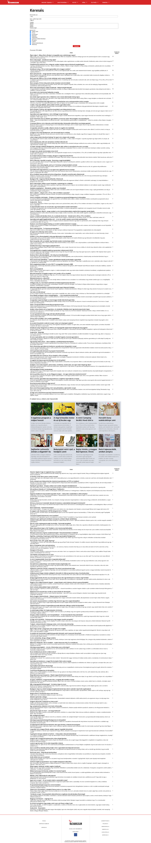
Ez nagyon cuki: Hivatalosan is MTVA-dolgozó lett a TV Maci (48, 511)
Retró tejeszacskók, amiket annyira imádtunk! (107, 451)
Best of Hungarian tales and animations (42, 545)
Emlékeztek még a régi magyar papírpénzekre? (45, 245)
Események (35, 34)
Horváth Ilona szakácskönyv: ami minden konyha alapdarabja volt (50, 564)
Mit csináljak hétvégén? (37, 715)
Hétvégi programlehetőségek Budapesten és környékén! (48, 720)
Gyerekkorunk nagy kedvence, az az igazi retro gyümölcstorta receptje (52, 169)
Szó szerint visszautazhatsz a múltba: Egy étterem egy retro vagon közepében (55, 601)
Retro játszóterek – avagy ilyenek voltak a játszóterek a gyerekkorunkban (53, 73)
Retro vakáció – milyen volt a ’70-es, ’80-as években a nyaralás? (50, 193)
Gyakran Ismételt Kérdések (38, 38)
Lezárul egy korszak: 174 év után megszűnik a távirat (46, 743)
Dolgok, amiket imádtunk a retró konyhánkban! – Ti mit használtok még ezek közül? (56, 615)
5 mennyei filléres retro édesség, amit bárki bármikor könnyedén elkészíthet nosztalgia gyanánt (60, 123)
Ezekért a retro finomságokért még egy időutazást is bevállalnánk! (51, 236)
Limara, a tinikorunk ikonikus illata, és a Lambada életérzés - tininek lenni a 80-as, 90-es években (60, 216)
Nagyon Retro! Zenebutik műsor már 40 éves (44, 693)
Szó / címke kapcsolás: (36, 19)
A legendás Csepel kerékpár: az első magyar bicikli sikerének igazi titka (52, 300)
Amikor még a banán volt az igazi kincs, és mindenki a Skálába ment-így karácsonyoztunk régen (60, 309)
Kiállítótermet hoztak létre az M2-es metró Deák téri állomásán (50, 591)
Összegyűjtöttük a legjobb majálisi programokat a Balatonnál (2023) (51, 250)
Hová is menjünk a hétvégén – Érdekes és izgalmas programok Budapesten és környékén (58, 197)
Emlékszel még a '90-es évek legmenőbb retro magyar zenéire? (50, 69)
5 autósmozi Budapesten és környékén (42, 670)
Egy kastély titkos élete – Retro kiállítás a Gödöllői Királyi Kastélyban (52, 341)
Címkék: (32, 22)
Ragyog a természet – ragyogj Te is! (41, 799)
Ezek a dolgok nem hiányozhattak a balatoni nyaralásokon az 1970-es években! (54, 481)
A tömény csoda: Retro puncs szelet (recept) (44, 476)
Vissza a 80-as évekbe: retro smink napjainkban (44, 318)
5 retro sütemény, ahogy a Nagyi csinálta (43, 638)
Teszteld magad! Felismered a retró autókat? (44, 515)
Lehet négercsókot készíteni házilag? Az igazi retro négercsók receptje (52, 137)
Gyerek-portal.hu (105, 832)
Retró (74, 2)
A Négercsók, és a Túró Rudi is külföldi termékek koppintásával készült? (52, 283)
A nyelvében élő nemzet (38, 656)
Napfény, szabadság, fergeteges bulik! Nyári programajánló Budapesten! (52, 536)
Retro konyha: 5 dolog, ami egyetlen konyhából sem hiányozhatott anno (52, 109)
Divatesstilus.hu (105, 829)
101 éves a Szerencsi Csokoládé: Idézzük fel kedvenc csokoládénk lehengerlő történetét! (57, 503)
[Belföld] (74, 26)
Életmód (93, 2)
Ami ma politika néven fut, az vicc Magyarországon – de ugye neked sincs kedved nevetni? (58, 374)
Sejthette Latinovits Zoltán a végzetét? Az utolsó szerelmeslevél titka (52, 568)
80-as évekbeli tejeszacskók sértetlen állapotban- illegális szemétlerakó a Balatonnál (57, 174)
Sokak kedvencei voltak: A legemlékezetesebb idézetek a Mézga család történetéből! (57, 605)
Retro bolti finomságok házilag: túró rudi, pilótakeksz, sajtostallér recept (53, 388)
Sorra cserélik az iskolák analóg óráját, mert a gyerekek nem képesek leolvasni (54, 748)
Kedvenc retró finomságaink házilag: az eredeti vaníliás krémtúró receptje (53, 224)
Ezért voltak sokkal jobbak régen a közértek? (44, 587)
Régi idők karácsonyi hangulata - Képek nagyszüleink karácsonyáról (51, 675)
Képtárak (34, 36)
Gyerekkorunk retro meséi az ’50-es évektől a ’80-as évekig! (49, 355)
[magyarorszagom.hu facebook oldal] (75, 834)
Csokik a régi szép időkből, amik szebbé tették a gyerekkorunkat (50, 105)
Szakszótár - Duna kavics (37, 808)
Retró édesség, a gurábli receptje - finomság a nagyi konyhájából (50, 160)
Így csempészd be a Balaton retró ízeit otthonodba (46, 706)
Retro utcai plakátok (36, 269)
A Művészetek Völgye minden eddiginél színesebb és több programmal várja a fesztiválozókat (59, 573)
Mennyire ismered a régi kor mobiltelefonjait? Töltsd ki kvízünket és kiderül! (54, 533)
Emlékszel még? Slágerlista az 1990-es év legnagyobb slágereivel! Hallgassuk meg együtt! (59, 328)
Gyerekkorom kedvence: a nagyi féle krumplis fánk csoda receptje (50, 661)
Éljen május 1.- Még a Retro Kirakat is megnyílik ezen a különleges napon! (53, 55)
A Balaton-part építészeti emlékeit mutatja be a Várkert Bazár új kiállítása (53, 519)
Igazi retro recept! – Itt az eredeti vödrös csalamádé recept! (49, 780)
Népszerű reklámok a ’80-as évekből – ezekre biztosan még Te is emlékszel (54, 642)
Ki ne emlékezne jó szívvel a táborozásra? (43, 652)
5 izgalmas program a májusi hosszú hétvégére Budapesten (41, 420)
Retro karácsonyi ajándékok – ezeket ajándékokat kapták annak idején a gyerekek (55, 259)
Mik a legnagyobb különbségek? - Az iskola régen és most (48, 684)
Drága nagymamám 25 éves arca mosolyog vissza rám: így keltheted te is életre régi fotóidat (59, 578)
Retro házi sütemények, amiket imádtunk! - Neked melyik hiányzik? (51, 87)
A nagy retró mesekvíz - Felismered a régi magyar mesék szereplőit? (51, 619)
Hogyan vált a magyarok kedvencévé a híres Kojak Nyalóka (48, 738)
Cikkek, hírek (35, 31)
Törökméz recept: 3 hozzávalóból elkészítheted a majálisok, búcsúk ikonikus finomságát (57, 794)
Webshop (34, 44)
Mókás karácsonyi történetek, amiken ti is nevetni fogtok (48, 771)
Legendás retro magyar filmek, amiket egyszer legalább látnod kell (51, 729)
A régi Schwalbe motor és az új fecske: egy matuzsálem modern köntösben (53, 206)
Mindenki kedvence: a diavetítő (39, 278)
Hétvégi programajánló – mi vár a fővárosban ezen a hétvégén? (50, 647)
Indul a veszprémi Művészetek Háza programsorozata (47, 304)
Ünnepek (105, 2)
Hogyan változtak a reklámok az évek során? (44, 701)
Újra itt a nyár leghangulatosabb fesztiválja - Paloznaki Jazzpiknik (50, 523)
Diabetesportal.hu (105, 826)
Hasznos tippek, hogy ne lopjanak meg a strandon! (45, 472)
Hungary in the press (36, 550)
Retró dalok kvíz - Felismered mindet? (42, 507)
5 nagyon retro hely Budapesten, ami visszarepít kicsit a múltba (50, 132)
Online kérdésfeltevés (37, 43)
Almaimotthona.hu (105, 820)
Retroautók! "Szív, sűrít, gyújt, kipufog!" (42, 540)
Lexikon (34, 41)
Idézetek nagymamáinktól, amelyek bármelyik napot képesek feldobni (52, 287)
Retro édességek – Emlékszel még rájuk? (43, 60)
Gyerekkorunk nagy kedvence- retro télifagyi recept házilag (49, 114)
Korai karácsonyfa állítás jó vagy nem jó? (42, 383)
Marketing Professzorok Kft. (80, 841)
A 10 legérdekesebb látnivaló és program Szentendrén (47, 351)
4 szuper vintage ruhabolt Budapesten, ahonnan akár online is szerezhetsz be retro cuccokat (59, 146)
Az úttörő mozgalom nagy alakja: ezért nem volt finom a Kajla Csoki (51, 803)
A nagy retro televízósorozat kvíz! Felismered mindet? (47, 392)
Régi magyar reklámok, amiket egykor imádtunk (45, 766)
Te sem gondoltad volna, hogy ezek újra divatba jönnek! (47, 314)
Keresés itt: (32, 30)
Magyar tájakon (47, 2)
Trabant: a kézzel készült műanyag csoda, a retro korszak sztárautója (51, 624)
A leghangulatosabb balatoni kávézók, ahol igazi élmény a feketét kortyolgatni (55, 724)
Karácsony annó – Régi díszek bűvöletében (43, 752)
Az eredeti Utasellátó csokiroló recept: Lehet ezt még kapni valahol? (51, 323)
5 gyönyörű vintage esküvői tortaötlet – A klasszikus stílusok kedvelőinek (53, 734)
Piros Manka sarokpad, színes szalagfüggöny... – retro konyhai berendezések (54, 295)
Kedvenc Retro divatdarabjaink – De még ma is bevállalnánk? (49, 255)
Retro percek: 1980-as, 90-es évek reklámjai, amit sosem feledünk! (51, 78)
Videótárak (34, 37)
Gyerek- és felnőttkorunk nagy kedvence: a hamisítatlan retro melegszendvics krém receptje (59, 101)
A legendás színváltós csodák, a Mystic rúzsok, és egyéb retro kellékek (52, 128)
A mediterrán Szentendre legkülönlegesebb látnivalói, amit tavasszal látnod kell (55, 633)
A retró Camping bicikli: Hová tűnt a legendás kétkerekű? (85, 420)
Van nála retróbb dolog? (37, 292)
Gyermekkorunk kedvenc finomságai (41, 666)
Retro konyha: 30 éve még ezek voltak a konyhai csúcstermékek (50, 83)
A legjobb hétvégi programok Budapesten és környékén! (47, 360)
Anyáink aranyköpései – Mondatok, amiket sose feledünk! (48, 188)
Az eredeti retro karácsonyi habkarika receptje (44, 92)
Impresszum (44, 827)
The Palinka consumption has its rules (42, 554)
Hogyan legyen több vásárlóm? (75, 828)
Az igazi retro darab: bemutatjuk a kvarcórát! (44, 151)
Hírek (83, 2)
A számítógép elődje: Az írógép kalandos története (46, 610)
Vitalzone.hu (105, 823)
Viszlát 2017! (34, 498)
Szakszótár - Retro (36, 202)
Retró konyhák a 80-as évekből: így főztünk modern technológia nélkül (52, 241)
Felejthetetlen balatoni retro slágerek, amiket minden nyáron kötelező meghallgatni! (57, 64)
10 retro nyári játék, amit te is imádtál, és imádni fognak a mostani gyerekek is (54, 337)
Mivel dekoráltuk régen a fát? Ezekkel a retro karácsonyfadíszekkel (51, 528)
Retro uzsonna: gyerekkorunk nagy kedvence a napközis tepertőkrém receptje (54, 378)
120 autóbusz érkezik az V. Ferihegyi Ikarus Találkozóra (47, 489)
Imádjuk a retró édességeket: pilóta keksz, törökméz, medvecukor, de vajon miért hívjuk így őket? (60, 365)
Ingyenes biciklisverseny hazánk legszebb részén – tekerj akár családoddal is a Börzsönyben (58, 494)
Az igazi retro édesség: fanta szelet (41, 232)
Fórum (33, 33)
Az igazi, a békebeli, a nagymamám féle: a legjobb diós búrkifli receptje (52, 679)
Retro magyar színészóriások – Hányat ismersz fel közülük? (48, 596)
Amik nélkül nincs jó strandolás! (40, 757)
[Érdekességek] (74, 28)
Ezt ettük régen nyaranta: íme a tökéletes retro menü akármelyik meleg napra (55, 97)
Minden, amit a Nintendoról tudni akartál (43, 775)
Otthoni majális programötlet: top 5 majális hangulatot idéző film (50, 761)
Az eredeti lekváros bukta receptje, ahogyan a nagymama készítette (51, 156)
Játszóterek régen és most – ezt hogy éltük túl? (45, 711)
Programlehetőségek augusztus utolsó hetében (45, 785)
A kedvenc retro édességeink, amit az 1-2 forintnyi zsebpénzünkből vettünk (53, 165)
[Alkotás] (74, 24)
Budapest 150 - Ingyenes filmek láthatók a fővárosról (46, 179)
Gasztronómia (62, 2)
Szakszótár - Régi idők (37, 332)
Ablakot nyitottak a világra (38, 697)
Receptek (34, 40)
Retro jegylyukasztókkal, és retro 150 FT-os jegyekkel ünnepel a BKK (51, 264)
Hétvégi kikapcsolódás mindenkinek (41, 369)
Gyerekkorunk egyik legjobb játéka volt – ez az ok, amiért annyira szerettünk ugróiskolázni (58, 219)
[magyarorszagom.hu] (13, 2)
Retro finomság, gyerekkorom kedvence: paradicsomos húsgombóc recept (53, 346)
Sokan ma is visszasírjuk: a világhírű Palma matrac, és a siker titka (50, 789)
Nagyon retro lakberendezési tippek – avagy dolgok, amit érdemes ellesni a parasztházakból (59, 582)
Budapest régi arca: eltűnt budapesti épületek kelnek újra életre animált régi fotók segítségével (60, 689)
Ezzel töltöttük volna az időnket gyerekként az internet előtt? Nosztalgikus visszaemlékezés (59, 118)
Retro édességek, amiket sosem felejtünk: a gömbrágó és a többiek (51, 183)
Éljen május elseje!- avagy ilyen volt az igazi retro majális (48, 628)
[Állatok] (74, 25)
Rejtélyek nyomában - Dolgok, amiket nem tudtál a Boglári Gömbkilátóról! (53, 486)
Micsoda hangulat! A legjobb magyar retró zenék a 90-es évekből (50, 273)
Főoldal (44, 820)
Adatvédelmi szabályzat (44, 823)
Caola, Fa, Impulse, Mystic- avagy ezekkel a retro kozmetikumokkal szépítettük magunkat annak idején (62, 211)
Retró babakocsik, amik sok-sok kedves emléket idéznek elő (48, 142)
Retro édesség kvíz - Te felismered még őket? (44, 228)
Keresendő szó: (34, 14)
